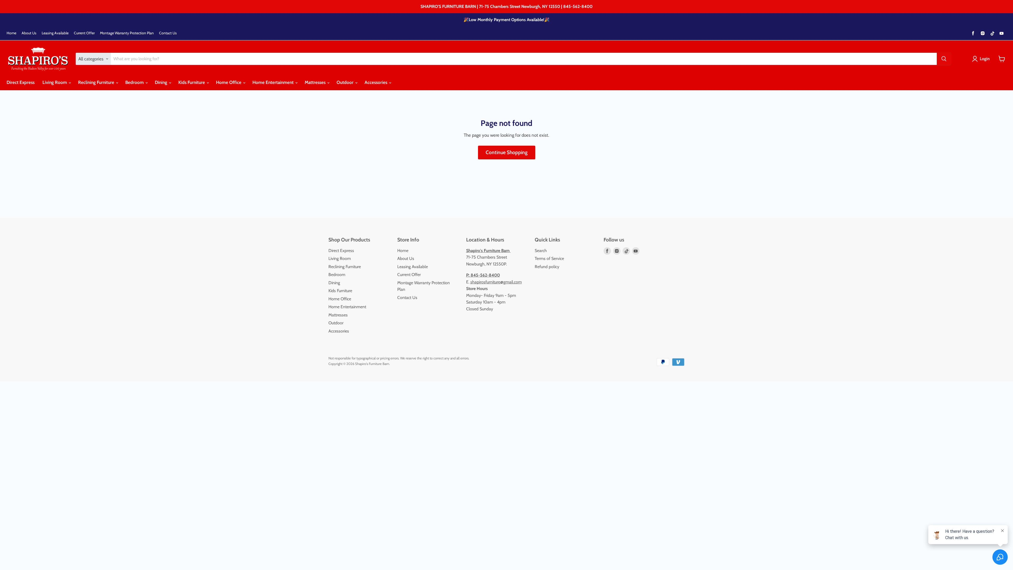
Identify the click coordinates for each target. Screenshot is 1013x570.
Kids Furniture (192, 82)
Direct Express (21, 82)
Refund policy (547, 266)
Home (11, 33)
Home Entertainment (273, 82)
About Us (29, 33)
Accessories (376, 82)
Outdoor (346, 82)
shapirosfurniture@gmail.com (496, 281)
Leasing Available (55, 33)
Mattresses (316, 82)
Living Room (55, 82)
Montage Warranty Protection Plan (127, 33)
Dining (161, 82)
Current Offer (84, 33)
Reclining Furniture (96, 82)
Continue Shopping (507, 152)
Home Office (229, 82)
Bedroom (135, 82)
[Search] (944, 59)
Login (985, 58)
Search (541, 250)
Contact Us (168, 33)
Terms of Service (549, 258)
